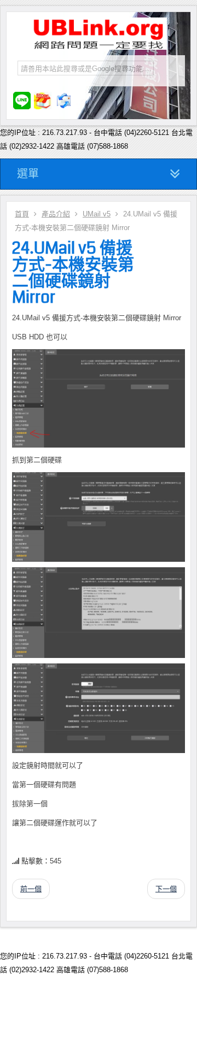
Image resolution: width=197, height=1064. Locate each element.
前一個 (31, 889)
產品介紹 (56, 214)
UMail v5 (97, 214)
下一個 (166, 889)
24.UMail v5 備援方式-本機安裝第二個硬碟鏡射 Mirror (73, 273)
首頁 (22, 214)
